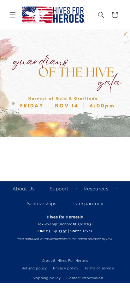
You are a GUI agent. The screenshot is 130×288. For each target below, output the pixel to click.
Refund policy (34, 268)
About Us (24, 189)
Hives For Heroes (72, 261)
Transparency (87, 203)
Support (60, 189)
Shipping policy (47, 278)
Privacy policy (66, 268)
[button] (13, 15)
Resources (97, 189)
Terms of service (99, 268)
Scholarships (42, 203)
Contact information (85, 278)
